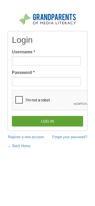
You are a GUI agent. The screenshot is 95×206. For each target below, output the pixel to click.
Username (23, 52)
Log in (47, 121)
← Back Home (19, 146)
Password (23, 72)
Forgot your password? (69, 137)
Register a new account (26, 137)
